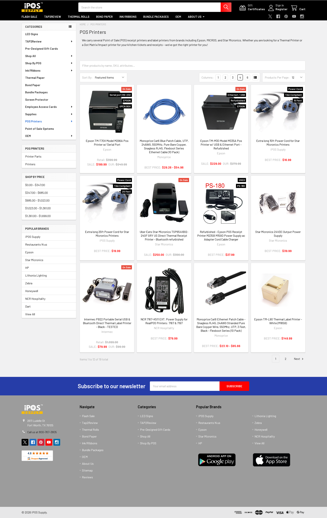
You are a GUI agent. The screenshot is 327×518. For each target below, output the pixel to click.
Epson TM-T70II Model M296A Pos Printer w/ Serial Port (107, 142)
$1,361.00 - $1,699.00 (38, 216)
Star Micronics (34, 260)
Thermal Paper (35, 77)
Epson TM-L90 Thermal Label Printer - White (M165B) (278, 321)
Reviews (87, 477)
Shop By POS (33, 63)
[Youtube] (294, 16)
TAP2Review (33, 41)
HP (27, 267)
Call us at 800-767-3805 (42, 432)
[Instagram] (302, 16)
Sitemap (87, 470)
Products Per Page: (277, 77)
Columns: (208, 77)
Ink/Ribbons (127, 16)
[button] (105, 491)
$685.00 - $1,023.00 (37, 200)
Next (297, 358)
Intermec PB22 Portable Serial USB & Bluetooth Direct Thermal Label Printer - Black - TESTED (107, 323)
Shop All (30, 56)
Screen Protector (36, 99)
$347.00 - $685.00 (36, 192)
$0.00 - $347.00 (35, 185)
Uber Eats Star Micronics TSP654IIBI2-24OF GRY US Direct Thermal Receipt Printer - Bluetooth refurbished (164, 235)
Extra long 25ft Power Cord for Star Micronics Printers (107, 233)
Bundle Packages (156, 16)
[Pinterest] (286, 16)
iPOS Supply (32, 236)
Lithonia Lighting (36, 275)
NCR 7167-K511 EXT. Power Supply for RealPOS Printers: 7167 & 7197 (164, 321)
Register (281, 9)
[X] (270, 16)
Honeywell (31, 291)
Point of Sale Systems (39, 128)
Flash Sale (29, 16)
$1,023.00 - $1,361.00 (38, 208)
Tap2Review (52, 16)
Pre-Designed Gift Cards (41, 48)
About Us (194, 16)
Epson (29, 252)
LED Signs (31, 34)
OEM (178, 16)
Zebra (28, 283)
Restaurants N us (36, 244)
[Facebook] (278, 16)
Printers (30, 164)
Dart (28, 306)
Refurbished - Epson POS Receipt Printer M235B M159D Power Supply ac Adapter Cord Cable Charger (221, 235)
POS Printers (33, 121)
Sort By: (87, 77)
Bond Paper (104, 16)
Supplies (31, 114)
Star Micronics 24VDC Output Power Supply (278, 233)
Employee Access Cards (41, 106)
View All (30, 314)
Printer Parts (33, 156)
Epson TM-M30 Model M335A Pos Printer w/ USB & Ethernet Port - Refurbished (221, 144)
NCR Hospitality (35, 298)
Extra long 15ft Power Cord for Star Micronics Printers (278, 142)
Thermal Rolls (78, 16)
